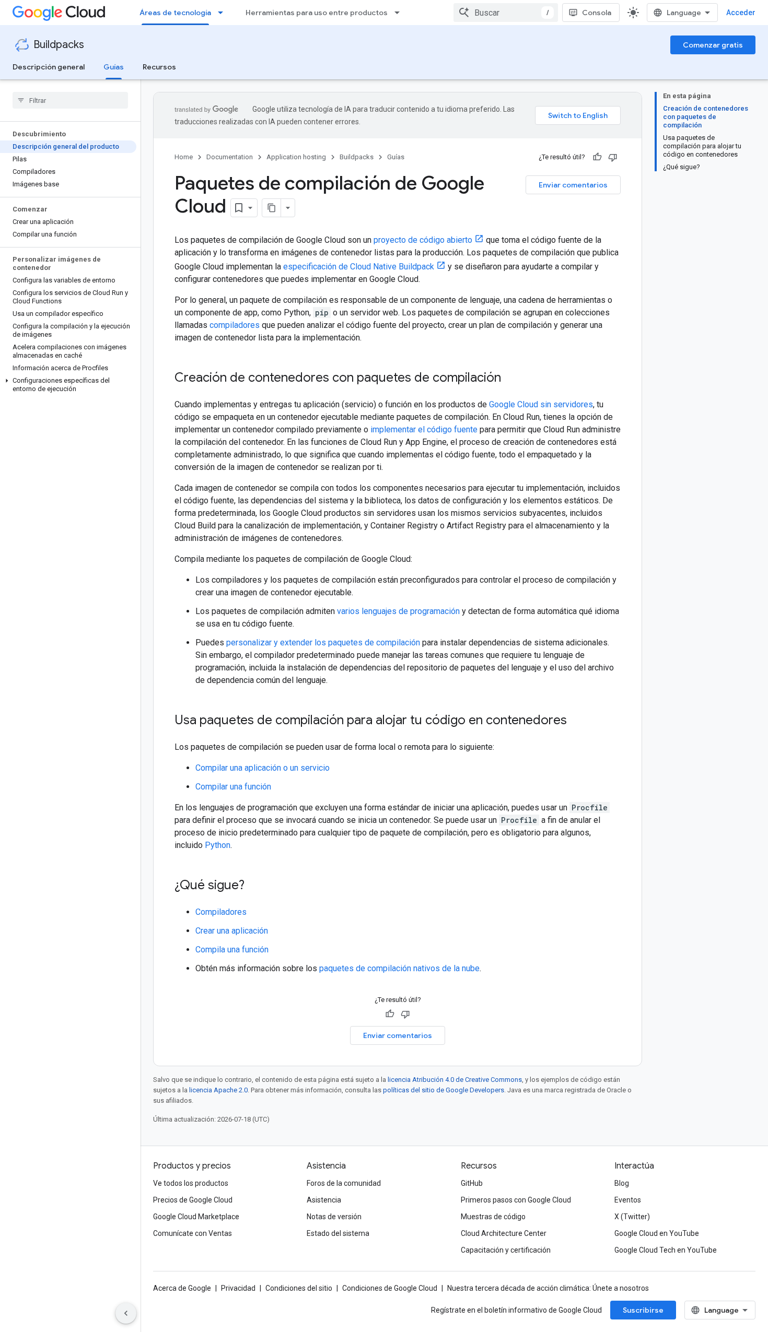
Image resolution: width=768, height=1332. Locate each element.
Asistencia (324, 1200)
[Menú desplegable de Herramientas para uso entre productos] (400, 12)
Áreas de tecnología (175, 12)
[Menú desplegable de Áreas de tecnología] (223, 12)
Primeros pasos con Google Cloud (516, 1200)
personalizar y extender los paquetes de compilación (323, 642)
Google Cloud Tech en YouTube (665, 1250)
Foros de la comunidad (344, 1183)
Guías (113, 67)
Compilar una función (233, 787)
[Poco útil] (613, 157)
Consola (596, 12)
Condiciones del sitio (298, 1288)
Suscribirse (643, 1310)
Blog (621, 1183)
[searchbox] (70, 100)
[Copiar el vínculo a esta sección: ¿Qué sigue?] (255, 886)
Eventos (627, 1200)
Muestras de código (493, 1216)
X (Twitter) (632, 1216)
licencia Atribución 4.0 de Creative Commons (455, 1079)
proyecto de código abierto (423, 240)
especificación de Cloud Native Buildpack (358, 267)
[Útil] (597, 157)
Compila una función (232, 949)
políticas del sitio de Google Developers (443, 1090)
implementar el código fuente (424, 429)
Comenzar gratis (713, 45)
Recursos (159, 67)
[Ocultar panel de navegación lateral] (125, 1313)
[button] (68, 384)
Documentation (229, 157)
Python (217, 845)
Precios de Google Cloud (192, 1200)
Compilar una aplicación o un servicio (262, 768)
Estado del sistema (338, 1233)
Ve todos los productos (190, 1183)
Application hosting (296, 157)
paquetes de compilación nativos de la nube (399, 968)
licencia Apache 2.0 (218, 1090)
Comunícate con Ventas (192, 1233)
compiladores (235, 325)
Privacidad (238, 1288)
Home (183, 157)
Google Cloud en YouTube (656, 1233)
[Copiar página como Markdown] (271, 208)
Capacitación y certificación (506, 1250)
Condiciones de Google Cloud (389, 1288)
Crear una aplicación (231, 931)
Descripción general (49, 67)
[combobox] (505, 12)
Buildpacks (58, 44)
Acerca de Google (182, 1288)
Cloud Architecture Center (503, 1233)
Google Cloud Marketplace (196, 1216)
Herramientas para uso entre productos (317, 12)
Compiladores (221, 912)
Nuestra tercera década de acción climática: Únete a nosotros (548, 1288)
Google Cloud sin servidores (541, 404)
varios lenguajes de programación (398, 611)
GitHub (472, 1183)
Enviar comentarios (573, 185)
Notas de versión (334, 1216)
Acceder (740, 12)
